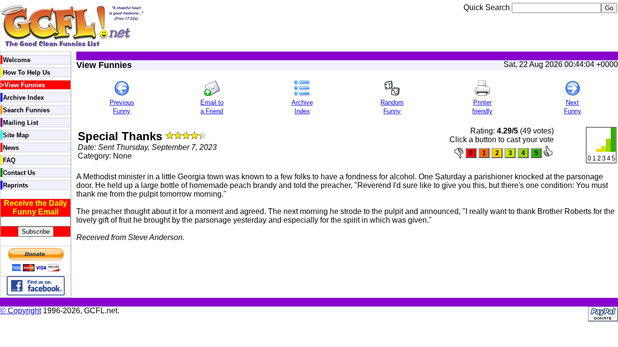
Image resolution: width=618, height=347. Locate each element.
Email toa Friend (212, 107)
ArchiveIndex (302, 107)
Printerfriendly (482, 107)
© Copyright (20, 311)
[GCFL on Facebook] (36, 293)
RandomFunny (392, 107)
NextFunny (572, 107)
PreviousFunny (122, 107)
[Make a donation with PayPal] (36, 271)
